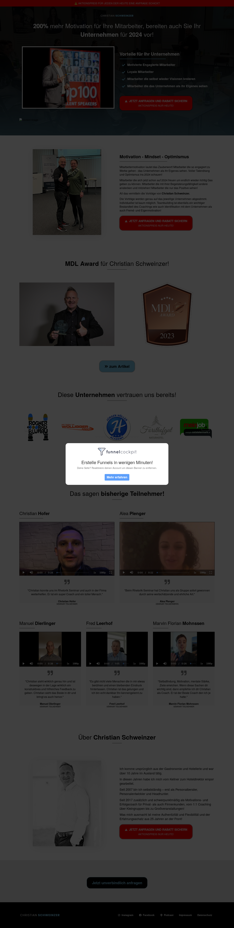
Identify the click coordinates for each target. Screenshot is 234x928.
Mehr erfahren (117, 477)
